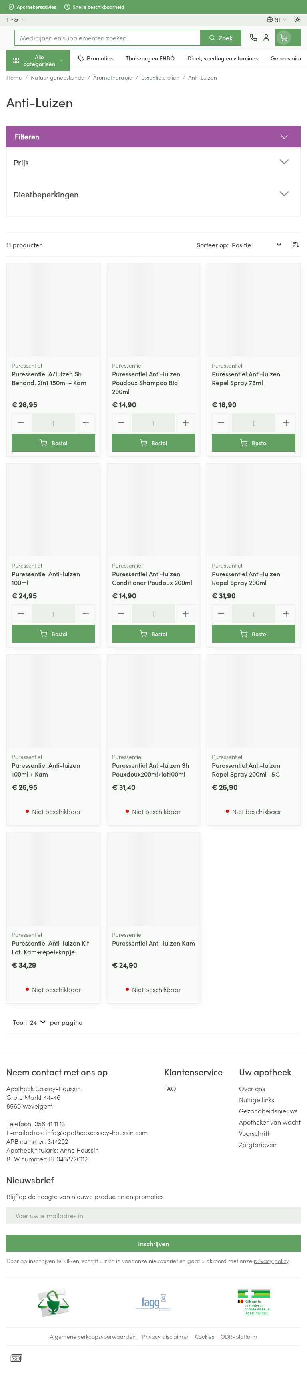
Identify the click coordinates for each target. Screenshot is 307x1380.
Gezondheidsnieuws (268, 1110)
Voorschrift (254, 1133)
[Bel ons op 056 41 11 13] (253, 38)
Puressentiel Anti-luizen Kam (153, 942)
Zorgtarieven (258, 1144)
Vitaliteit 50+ (51, 172)
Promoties (21, 77)
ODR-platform (239, 1336)
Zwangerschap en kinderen (51, 149)
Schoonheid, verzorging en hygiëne (51, 98)
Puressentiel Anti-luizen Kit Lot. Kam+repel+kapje (50, 947)
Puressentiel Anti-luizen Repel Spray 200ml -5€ (246, 769)
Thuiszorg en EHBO (51, 210)
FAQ (170, 1088)
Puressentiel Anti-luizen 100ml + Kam (46, 769)
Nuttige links (256, 1099)
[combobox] (107, 38)
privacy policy (271, 1261)
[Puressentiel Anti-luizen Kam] (153, 879)
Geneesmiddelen (51, 249)
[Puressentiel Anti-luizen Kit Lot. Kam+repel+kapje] (53, 879)
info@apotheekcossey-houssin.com (97, 1132)
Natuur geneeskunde (51, 191)
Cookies (204, 1336)
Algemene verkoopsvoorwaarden (93, 1336)
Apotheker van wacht (270, 1121)
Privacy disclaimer (165, 1336)
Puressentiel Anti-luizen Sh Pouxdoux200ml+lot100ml (150, 769)
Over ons (252, 1088)
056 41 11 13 (49, 1123)
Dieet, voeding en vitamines (51, 124)
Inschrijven (153, 1243)
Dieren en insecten (51, 230)
